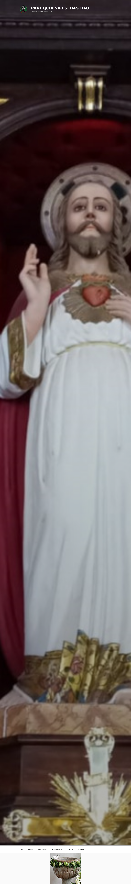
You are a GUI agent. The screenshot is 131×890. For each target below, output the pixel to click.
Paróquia (30, 849)
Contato (81, 849)
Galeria (70, 849)
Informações (42, 849)
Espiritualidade (57, 849)
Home (21, 849)
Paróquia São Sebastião (60, 8)
